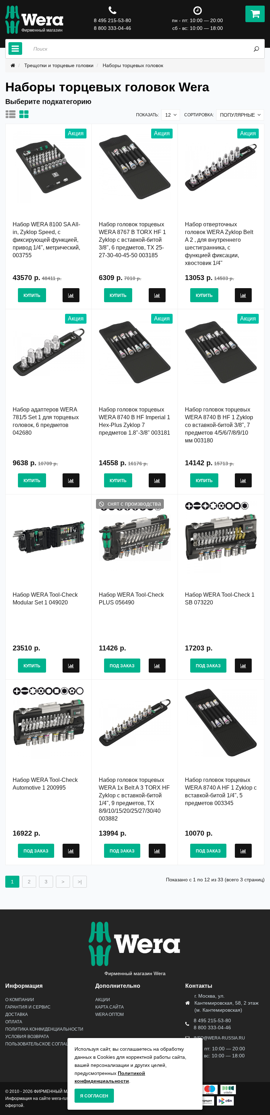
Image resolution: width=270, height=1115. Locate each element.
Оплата (13, 1021)
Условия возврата (27, 1036)
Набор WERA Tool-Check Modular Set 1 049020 (45, 598)
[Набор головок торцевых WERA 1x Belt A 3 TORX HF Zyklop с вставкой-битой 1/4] (135, 722)
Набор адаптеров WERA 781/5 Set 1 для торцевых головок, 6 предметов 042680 (46, 421)
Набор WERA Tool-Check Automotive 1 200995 (45, 784)
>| (80, 881)
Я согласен (94, 1096)
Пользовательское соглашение (43, 1044)
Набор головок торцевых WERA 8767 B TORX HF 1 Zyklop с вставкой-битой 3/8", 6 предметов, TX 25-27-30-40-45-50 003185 (132, 239)
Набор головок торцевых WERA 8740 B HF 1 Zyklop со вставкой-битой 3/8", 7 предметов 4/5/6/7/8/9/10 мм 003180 (219, 425)
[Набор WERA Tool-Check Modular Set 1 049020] (49, 537)
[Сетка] (25, 114)
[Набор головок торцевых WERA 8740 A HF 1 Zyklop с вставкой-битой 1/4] (221, 722)
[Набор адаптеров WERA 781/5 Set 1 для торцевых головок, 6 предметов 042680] (49, 352)
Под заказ (122, 665)
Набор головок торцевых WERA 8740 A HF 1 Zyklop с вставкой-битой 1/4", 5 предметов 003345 (221, 791)
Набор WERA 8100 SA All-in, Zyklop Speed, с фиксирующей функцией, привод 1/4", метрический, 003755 (46, 239)
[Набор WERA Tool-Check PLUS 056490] (135, 537)
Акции (102, 999)
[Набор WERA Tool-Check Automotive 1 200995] (49, 722)
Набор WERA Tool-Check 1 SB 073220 (220, 598)
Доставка (16, 1014)
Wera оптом (109, 1014)
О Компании (19, 999)
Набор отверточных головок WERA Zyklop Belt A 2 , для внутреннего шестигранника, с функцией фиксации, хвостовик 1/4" (219, 243)
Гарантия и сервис (28, 1007)
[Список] (12, 114)
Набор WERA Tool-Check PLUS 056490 (131, 598)
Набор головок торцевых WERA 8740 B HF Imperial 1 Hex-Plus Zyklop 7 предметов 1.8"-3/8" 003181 (134, 421)
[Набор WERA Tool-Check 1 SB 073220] (221, 537)
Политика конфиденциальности (44, 1029)
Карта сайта (109, 1007)
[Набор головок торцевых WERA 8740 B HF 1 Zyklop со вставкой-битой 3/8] (221, 352)
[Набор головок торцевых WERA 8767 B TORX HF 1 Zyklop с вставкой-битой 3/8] (135, 167)
